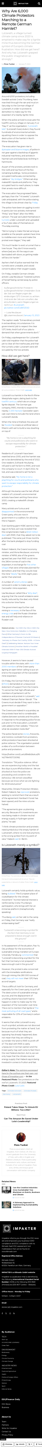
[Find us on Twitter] (6, 1313)
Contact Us (6, 1432)
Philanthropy (6, 1380)
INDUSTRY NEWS (9, 1365)
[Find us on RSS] (14, 1313)
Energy (4, 1355)
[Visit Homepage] (21, 3)
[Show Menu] (3, 3)
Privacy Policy (7, 1435)
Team (4, 1422)
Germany (6, 1094)
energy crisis (7, 613)
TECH (4, 1337)
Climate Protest (30, 1091)
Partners (5, 1425)
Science (4, 1383)
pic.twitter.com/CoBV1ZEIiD (16, 308)
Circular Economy (8, 1358)
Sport (3, 1386)
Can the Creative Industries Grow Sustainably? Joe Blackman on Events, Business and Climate (26, 1191)
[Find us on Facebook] (2, 1313)
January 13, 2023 (31, 315)
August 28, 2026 (19, 1210)
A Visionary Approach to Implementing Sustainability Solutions (25, 1204)
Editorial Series (6, 1389)
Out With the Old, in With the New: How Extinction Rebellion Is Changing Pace (20, 631)
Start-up (5, 1339)
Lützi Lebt (28, 390)
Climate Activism (14, 1091)
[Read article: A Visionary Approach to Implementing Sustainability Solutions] (6, 1204)
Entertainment (7, 1368)
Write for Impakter (9, 1428)
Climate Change (7, 1361)
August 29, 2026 (19, 1197)
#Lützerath (19, 305)
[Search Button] (39, 3)
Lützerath (17, 1094)
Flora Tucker (9, 64)
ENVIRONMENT (8, 1350)
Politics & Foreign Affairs (10, 1377)
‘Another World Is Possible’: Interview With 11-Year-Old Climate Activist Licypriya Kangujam (20, 649)
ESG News (6, 1404)
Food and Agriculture (9, 1371)
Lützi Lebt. (20, 1086)
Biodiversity (6, 1352)
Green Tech (5, 1345)
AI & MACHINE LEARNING (10, 1342)
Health (4, 1374)
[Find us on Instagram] (10, 1313)
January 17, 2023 (24, 64)
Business (5, 1407)
